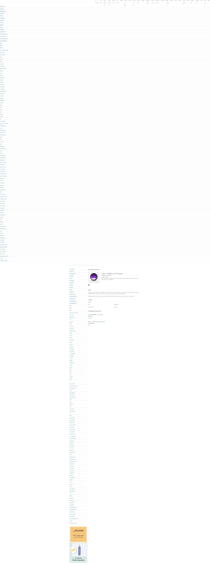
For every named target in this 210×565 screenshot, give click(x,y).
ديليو (1, 143)
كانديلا (1, 191)
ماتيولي (1, 233)
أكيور (1, 61)
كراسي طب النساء (3, 198)
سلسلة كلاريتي (2, 171)
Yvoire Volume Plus (3, 38)
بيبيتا (1, 111)
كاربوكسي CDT (3, 189)
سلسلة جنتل (2, 164)
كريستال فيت (2, 205)
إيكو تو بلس (2, 77)
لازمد (1, 219)
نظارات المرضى (3, 251)
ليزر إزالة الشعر (3, 226)
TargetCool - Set (3, 31)
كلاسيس (1, 217)
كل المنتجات (2, 208)
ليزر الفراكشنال (3, 228)
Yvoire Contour (3, 36)
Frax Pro (1, 15)
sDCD (1, 47)
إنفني (1, 72)
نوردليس (1, 258)
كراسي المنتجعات (3, 196)
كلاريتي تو (2, 212)
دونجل (1, 139)
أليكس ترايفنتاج (3, 68)
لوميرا (1, 224)
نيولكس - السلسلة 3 (3, 260)
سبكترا (1, 153)
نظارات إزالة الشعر (3, 244)
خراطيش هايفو (2, 130)
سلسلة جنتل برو (3, 166)
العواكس (1, 98)
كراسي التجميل (3, 194)
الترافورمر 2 (2, 86)
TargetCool (2, 29)
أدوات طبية (2, 52)
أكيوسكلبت (2, 66)
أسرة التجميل (2, 54)
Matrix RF (2, 24)
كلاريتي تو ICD (2, 214)
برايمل (1, 109)
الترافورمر (2, 84)
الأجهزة (1, 79)
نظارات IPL (2, 240)
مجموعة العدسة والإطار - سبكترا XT (96, 321)
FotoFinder (2, 13)
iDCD (1, 45)
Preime (1, 27)
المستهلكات (2, 100)
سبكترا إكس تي (3, 155)
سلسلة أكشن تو (3, 157)
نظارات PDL (2, 242)
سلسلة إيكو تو (2, 159)
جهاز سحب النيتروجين (4, 123)
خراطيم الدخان (2, 132)
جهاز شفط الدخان (3, 125)
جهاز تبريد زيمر (2, 121)
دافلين (1, 137)
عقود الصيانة (2, 178)
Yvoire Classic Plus (3, 34)
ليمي (1, 230)
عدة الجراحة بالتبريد (3, 175)
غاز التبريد (2, 180)
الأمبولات (1, 82)
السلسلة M (2, 93)
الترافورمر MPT (3, 91)
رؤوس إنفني (2, 146)
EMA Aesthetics (3, 11)
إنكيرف (1, 75)
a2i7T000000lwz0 (3, 41)
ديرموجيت (2, 141)
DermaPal (2, 8)
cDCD (1, 43)
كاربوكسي (2, 187)
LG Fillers (2, 22)
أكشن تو (1, 59)
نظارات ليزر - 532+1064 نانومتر (95, 314)
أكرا (0, 57)
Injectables (2, 20)
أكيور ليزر (2, 63)
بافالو (1, 107)
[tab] (105, 9)
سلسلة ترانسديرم (3, 162)
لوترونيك (1, 221)
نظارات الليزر (2, 249)
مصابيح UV (2, 235)
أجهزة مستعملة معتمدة (4, 50)
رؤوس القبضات (3, 148)
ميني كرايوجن (2, 237)
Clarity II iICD (2, 6)
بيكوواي (1, 116)
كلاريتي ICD (2, 210)
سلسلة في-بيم (2, 169)
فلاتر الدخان (2, 182)
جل (0, 118)
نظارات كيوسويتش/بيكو (4, 256)
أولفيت (1, 70)
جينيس (1, 127)
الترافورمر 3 (2, 89)
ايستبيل (1, 105)
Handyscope (2, 18)
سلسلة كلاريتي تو (3, 173)
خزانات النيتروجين (3, 134)
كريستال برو (2, 203)
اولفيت (1, 102)
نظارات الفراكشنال (3, 246)
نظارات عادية (2, 253)
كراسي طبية (2, 201)
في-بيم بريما (2, 185)
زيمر (1, 150)
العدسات (1, 95)
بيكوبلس (1, 114)
